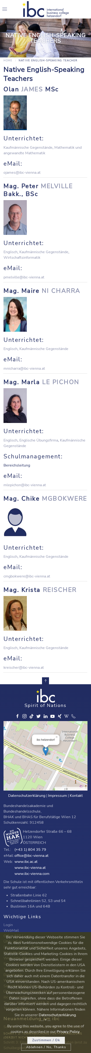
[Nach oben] (45, 680)
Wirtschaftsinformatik (22, 257)
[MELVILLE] (46, 217)
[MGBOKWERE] (46, 522)
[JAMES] (46, 112)
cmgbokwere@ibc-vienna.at (27, 576)
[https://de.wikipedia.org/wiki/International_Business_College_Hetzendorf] (66, 716)
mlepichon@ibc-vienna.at (25, 485)
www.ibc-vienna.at (30, 867)
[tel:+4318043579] (73, 716)
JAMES (32, 89)
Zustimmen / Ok (46, 1040)
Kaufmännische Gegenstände (28, 147)
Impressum (57, 795)
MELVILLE (57, 186)
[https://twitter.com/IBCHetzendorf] (38, 716)
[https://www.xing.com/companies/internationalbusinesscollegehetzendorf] (59, 716)
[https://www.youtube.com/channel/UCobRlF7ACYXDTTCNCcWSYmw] (52, 716)
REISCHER (60, 590)
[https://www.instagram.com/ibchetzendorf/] (24, 716)
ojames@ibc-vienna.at (22, 172)
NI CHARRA (61, 291)
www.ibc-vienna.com (31, 873)
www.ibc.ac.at (26, 861)
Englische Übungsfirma (38, 440)
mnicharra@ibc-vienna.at (24, 368)
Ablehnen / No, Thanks (46, 1047)
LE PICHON (60, 382)
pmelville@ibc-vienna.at (24, 277)
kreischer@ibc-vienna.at (24, 667)
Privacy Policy (68, 1031)
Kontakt (76, 795)
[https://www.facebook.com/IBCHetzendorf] (17, 716)
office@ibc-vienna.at (31, 855)
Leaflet (60, 789)
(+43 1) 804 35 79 (30, 849)
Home (8, 60)
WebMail (11, 930)
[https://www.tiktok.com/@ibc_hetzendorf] (31, 716)
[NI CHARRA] (46, 314)
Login (8, 924)
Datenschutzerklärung (26, 795)
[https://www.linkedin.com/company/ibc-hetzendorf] (45, 716)
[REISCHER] (46, 613)
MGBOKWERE (64, 499)
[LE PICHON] (46, 405)
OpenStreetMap (77, 789)
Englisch (11, 252)
